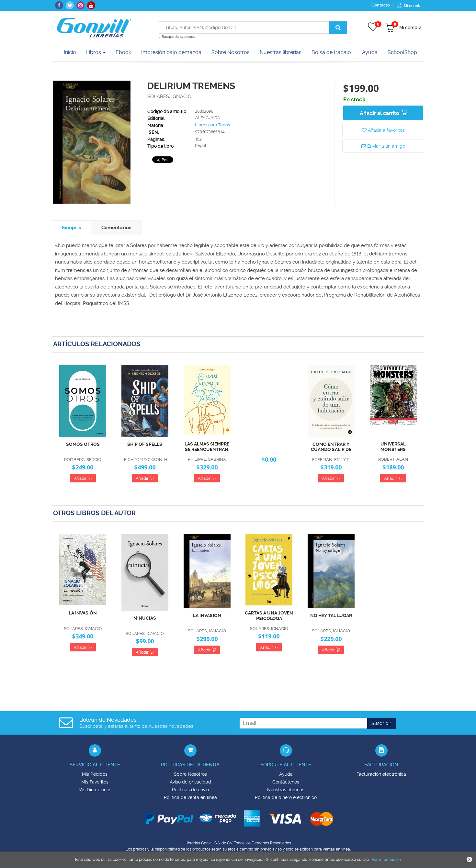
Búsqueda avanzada (178, 37)
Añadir (81, 478)
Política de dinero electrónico (286, 797)
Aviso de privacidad (190, 781)
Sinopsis (71, 228)
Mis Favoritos (94, 781)
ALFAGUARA (207, 117)
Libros (94, 52)
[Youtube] (91, 5)
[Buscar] (338, 27)
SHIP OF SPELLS (144, 444)
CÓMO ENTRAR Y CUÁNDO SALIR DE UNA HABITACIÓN (331, 447)
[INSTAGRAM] (80, 5)
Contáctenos (285, 781)
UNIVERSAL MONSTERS (393, 446)
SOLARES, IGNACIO (169, 96)
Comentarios (116, 228)
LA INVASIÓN (83, 612)
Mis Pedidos (95, 774)
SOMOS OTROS (83, 444)
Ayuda (286, 774)
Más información (385, 859)
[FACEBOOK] (59, 5)
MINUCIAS (144, 618)
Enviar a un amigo (385, 146)
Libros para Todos (212, 124)
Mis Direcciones (94, 789)
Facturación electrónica (381, 774)
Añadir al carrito (380, 113)
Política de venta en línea (190, 797)
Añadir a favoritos (386, 130)
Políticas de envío (190, 789)
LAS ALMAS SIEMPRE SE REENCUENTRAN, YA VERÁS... (207, 446)
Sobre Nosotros (190, 774)
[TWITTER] (70, 5)
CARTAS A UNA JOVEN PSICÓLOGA (269, 615)
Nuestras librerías (285, 789)
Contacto (380, 5)
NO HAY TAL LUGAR (331, 615)
